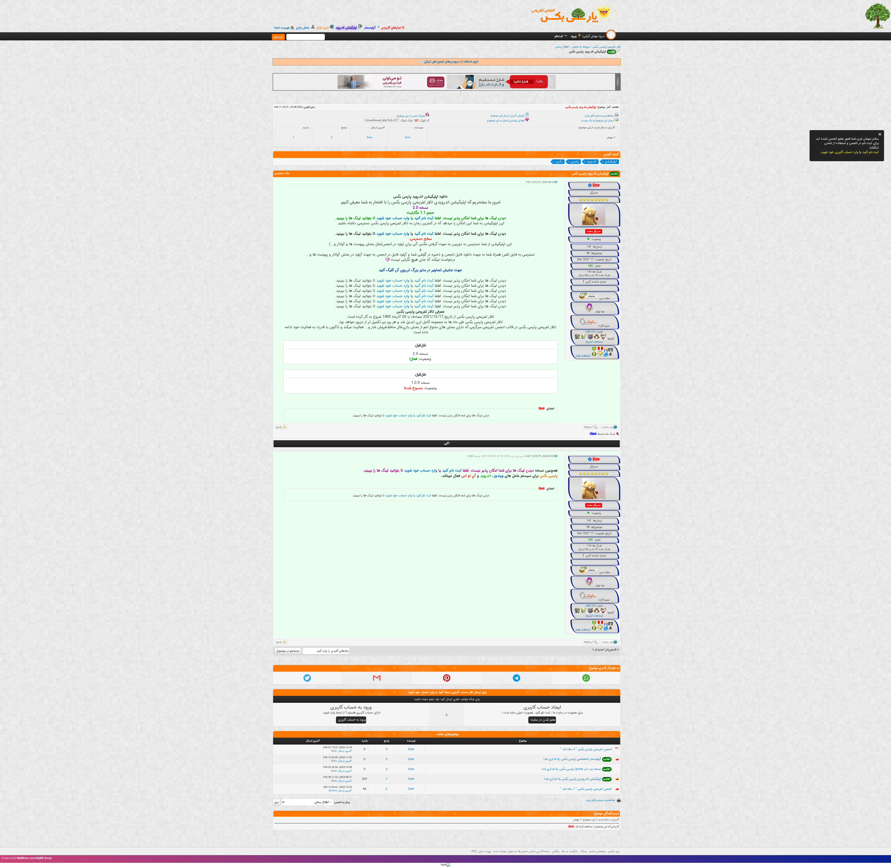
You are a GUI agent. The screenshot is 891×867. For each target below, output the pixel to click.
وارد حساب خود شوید (392, 218)
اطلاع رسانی (562, 47)
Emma (333, 791)
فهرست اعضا (282, 28)
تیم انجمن (614, 851)
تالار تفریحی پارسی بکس (606, 47)
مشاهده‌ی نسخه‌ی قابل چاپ (599, 116)
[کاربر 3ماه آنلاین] (600, 355)
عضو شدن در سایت (543, 719)
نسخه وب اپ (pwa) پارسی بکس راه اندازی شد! (571, 769)
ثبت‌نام (559, 36)
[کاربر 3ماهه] (606, 355)
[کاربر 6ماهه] (610, 355)
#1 (556, 182)
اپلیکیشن (611, 161)
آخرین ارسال (345, 751)
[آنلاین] (588, 239)
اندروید (591, 161)
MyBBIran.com (26, 858)
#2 (556, 456)
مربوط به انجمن (580, 47)
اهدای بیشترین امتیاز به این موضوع (506, 121)
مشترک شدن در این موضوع (411, 116)
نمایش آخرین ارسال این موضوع (508, 116)
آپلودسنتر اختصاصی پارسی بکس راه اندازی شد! (572, 759)
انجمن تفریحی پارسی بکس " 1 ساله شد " (586, 789)
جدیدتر (599, 649)
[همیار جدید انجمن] (594, 355)
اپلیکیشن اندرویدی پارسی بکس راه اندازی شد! (572, 779)
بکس (558, 161)
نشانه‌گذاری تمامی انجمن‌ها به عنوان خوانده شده (521, 851)
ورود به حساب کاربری (352, 719)
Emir (407, 138)
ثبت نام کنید (423, 218)
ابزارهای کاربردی (391, 27)
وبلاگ (583, 851)
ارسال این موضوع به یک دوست (598, 121)
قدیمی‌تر (611, 649)
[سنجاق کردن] (446, 680)
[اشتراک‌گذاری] (586, 680)
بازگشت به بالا (570, 851)
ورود (574, 36)
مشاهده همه (583, 355)
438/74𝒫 (591, 332)
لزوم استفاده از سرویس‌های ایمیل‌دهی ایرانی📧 (449, 61)
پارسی (574, 161)
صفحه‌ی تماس (597, 851)
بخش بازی (303, 27)
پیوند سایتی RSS (481, 851)
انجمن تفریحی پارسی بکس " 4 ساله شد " (586, 749)
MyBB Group (44, 858)
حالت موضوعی (282, 173)
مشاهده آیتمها (594, 342)
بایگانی (555, 851)
